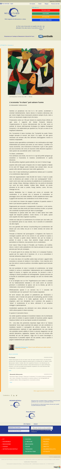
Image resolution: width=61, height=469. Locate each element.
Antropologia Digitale (10, 449)
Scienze (5, 446)
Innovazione (7, 444)
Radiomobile (7, 441)
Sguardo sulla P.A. (49, 449)
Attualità (46, 451)
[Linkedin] (13, 395)
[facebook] (11, 395)
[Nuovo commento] (13, 354)
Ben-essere (29, 444)
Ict (3, 439)
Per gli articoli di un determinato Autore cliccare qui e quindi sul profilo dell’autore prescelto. (45, 405)
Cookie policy (27, 461)
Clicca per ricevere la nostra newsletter (42, 428)
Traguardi (28, 449)
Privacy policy (34, 461)
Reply (10, 370)
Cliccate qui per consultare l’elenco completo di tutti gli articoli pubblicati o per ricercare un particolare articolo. (45, 401)
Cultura (28, 439)
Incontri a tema (30, 451)
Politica (46, 441)
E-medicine (28, 441)
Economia (10, 45)
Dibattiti (46, 446)
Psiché (27, 446)
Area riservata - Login (7, 3)
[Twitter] (16, 395)
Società (46, 444)
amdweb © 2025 (57, 456)
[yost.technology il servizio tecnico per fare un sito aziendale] (57, 468)
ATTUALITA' (3, 45)
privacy (48, 430)
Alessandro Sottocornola (21, 347)
